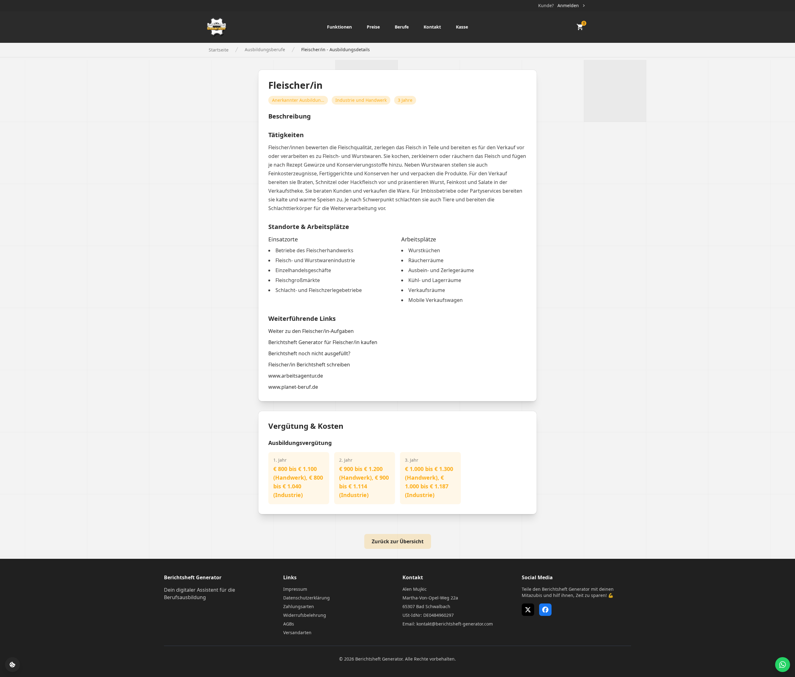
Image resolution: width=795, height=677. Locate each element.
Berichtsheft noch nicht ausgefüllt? (309, 353)
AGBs (288, 624)
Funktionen (339, 27)
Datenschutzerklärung (306, 598)
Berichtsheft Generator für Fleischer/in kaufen (322, 342)
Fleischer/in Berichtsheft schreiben (309, 364)
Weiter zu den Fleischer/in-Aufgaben (311, 331)
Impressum (295, 589)
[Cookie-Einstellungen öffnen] (12, 664)
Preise (373, 27)
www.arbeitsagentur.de (295, 375)
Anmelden (568, 5)
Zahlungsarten (298, 606)
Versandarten (297, 632)
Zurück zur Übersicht (398, 541)
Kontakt (432, 27)
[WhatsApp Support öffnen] (782, 664)
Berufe (402, 27)
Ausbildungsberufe (265, 49)
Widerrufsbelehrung (304, 615)
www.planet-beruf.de (293, 386)
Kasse (462, 27)
